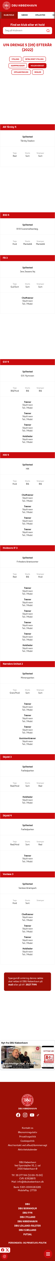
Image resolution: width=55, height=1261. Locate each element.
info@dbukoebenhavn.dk (30, 1182)
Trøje (15, 153)
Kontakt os (27, 1128)
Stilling (15, 59)
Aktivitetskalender (27, 1150)
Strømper (40, 153)
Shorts (27, 153)
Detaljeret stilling (34, 59)
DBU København (27, 1221)
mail (10, 985)
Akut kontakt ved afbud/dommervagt (27, 1145)
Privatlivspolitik (27, 1137)
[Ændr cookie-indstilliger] (4, 1256)
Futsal (27, 1234)
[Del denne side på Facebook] (2, 1250)
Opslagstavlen (21, 72)
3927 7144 (31, 985)
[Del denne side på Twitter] (7, 1250)
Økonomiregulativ (27, 1132)
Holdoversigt (37, 66)
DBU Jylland (27, 1217)
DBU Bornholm (27, 1209)
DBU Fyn (27, 1213)
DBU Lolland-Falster (27, 1226)
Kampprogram (18, 66)
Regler (37, 72)
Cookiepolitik (27, 1141)
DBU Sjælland (27, 1230)
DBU (27, 1204)
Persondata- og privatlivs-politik (27, 1243)
